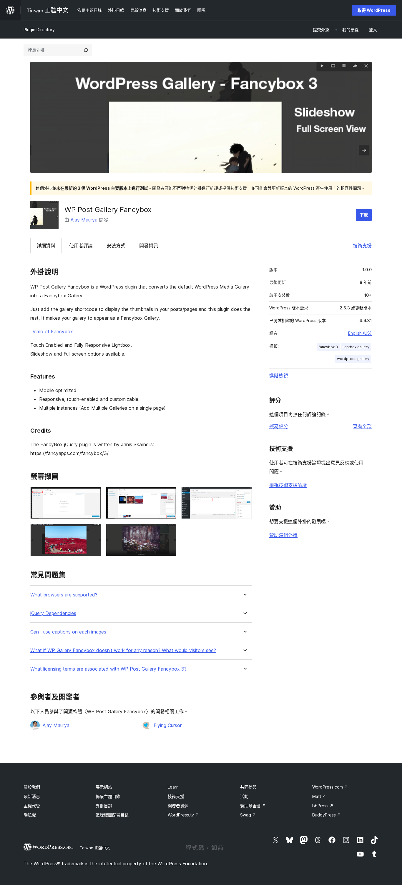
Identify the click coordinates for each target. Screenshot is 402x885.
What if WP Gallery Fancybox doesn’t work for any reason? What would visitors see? (123, 650)
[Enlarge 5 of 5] (169, 531)
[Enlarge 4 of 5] (93, 531)
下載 (364, 214)
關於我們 (32, 786)
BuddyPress (326, 814)
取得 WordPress (374, 10)
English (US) (360, 333)
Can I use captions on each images (68, 632)
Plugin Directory (39, 29)
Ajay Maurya (84, 220)
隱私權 (30, 814)
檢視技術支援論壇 (288, 485)
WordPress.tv (183, 814)
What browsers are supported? (63, 595)
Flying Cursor (168, 725)
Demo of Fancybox (51, 331)
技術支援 (362, 246)
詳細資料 (45, 246)
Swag (248, 814)
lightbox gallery (356, 347)
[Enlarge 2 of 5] (169, 495)
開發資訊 (148, 246)
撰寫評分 (278, 426)
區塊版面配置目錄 (112, 814)
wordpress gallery (353, 358)
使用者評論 (81, 246)
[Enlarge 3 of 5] (244, 495)
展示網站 (104, 786)
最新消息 (32, 796)
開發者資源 (178, 805)
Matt (319, 796)
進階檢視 (278, 376)
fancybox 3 (328, 347)
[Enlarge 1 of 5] (93, 495)
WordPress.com (330, 786)
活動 (244, 796)
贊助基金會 (253, 805)
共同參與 (248, 786)
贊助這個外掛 (283, 535)
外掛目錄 (104, 805)
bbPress (322, 805)
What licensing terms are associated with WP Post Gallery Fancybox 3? (108, 669)
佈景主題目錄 (108, 796)
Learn (173, 786)
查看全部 (362, 426)
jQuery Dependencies (53, 613)
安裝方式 (116, 246)
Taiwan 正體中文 (95, 847)
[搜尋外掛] (86, 50)
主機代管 (32, 805)
